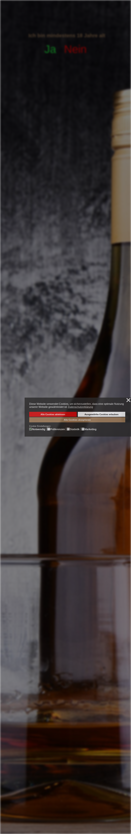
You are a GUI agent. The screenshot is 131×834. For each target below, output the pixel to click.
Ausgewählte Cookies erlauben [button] (102, 414)
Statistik (75, 429)
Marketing (90, 429)
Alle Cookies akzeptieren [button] (77, 420)
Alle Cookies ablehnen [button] (53, 414)
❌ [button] (128, 400)
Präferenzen (57, 429)
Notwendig (38, 429)
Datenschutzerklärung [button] (80, 407)
